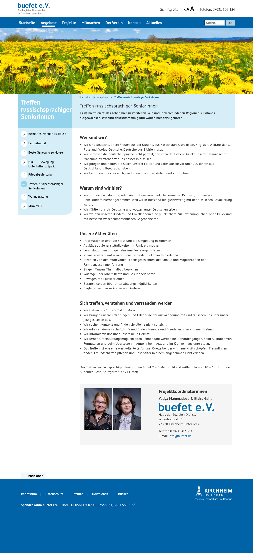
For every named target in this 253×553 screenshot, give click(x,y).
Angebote (102, 97)
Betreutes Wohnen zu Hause (47, 134)
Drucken (123, 494)
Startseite (84, 97)
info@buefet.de (180, 436)
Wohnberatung (38, 196)
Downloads (100, 494)
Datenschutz (54, 494)
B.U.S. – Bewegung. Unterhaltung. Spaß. (41, 164)
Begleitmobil (37, 143)
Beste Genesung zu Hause (45, 152)
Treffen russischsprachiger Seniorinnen (45, 186)
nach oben (35, 476)
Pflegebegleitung (40, 174)
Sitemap (78, 494)
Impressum (29, 494)
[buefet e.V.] (34, 4)
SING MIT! (35, 206)
